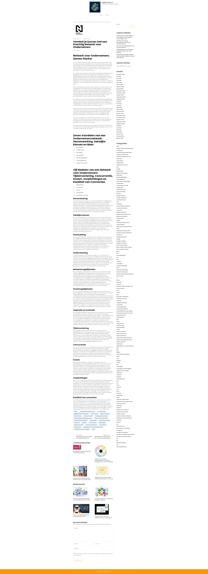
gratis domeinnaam (122, 245)
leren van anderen (88, 416)
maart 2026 (119, 84)
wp (117, 438)
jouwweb (118, 282)
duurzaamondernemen (122, 222)
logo (117, 294)
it (116, 278)
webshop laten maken (122, 399)
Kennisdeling (79, 152)
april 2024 (119, 132)
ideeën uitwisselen (105, 413)
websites (118, 420)
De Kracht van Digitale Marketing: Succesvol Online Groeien (81, 515)
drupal (118, 220)
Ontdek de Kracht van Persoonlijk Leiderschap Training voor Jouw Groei (104, 478)
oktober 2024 (120, 119)
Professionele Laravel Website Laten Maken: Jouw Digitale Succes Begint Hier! (124, 37)
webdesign (119, 395)
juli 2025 (118, 101)
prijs (117, 350)
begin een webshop (121, 173)
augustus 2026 (120, 74)
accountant (119, 150)
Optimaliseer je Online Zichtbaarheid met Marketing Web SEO (82, 452)
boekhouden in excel (122, 185)
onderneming (120, 325)
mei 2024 (118, 130)
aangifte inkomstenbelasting (124, 148)
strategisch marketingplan (124, 368)
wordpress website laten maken (125, 434)
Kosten (78, 190)
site (117, 364)
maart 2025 (119, 109)
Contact (107, 15)
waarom (118, 387)
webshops (119, 405)
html (117, 259)
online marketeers (121, 333)
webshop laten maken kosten (124, 401)
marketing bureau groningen (124, 311)
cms (117, 202)
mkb (117, 319)
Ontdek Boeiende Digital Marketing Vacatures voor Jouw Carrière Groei (82, 479)
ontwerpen (119, 344)
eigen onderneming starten (124, 226)
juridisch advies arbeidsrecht (124, 286)
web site (118, 393)
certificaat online (121, 200)
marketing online (121, 315)
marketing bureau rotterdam (124, 313)
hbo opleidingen (121, 255)
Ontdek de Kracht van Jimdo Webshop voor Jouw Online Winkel (103, 517)
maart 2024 (119, 134)
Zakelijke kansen (80, 150)
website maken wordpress (123, 416)
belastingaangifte (121, 177)
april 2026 (119, 82)
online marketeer (121, 331)
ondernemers (120, 323)
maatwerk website (121, 298)
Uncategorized (76, 50)
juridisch (118, 284)
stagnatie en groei (78, 425)
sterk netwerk (103, 425)
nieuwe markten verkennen (80, 420)
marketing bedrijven (122, 309)
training (118, 376)
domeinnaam (120, 218)
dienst (75, 411)
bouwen (118, 193)
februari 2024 (120, 136)
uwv (117, 381)
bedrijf (118, 169)
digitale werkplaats (121, 216)
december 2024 (120, 115)
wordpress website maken (123, 436)
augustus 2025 (120, 99)
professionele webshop (122, 354)
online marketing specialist (124, 337)
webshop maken (121, 403)
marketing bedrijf (121, 307)
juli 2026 (118, 76)
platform (84, 422)
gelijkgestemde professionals (81, 413)
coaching (119, 204)
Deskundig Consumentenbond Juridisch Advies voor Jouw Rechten (124, 51)
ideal (117, 267)
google (118, 239)
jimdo (118, 280)
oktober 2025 (120, 95)
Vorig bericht (84, 436)
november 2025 (120, 93)
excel (117, 228)
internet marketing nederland (124, 274)
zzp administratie (121, 446)
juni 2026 (118, 78)
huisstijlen (119, 263)
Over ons (101, 15)
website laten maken (122, 411)
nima (117, 321)
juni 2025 (118, 103)
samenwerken (102, 422)
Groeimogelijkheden (81, 160)
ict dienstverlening (121, 265)
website (118, 407)
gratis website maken (122, 249)
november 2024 (120, 117)
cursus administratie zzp (123, 206)
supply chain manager (122, 370)
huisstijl (118, 261)
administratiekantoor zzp (123, 156)
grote (118, 251)
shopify (118, 360)
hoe (117, 257)
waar (117, 385)
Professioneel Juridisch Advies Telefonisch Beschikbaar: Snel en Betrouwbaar (125, 56)
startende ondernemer (91, 425)
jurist (117, 290)
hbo (117, 253)
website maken (120, 414)
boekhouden (119, 183)
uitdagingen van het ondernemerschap (93, 427)
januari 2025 (119, 113)
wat (117, 389)
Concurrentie (79, 187)
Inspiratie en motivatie (81, 163)
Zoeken (118, 24)
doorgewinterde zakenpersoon (87, 411)
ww (117, 440)
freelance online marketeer (124, 232)
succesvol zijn (77, 427)
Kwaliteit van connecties (82, 195)
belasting (119, 175)
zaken (93, 429)
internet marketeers (122, 272)
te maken (119, 374)
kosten (118, 292)
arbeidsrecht (120, 162)
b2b (117, 167)
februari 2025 (120, 111)
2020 (117, 146)
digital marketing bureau (123, 214)
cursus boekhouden (121, 208)
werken (118, 422)
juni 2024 (118, 128)
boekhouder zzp (120, 189)
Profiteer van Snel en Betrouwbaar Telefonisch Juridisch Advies (123, 42)
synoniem (119, 372)
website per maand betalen (124, 418)
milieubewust (120, 317)
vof (117, 383)
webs (117, 397)
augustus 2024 (120, 123)
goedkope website (121, 237)
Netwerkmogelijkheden (81, 157)
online (118, 329)
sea (117, 358)
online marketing (121, 335)
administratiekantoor (122, 154)
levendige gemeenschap (101, 416)
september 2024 (121, 121)
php (117, 348)
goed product (94, 413)
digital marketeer (121, 212)
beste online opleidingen (123, 181)
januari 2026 (119, 88)
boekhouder (119, 187)
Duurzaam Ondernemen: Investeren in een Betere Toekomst (104, 499)
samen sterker (92, 422)
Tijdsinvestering (80, 184)
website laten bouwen (122, 409)
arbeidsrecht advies (122, 165)
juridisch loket (120, 288)
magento (119, 300)
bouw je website (120, 191)
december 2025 (120, 91)
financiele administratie (123, 230)
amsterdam (119, 160)
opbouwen (76, 422)
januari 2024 (119, 138)
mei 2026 (118, 80)
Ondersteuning (80, 155)
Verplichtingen (79, 192)
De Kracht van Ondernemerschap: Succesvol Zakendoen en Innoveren (81, 499)
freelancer (119, 235)
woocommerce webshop (123, 428)
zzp (117, 444)
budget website (120, 195)
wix (117, 424)
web (117, 391)
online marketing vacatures (124, 339)
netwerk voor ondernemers (101, 418)
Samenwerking (79, 147)
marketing (119, 304)
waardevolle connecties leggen (81, 429)
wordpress (119, 430)
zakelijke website (121, 442)
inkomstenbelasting (122, 269)
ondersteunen (93, 420)
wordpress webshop (122, 432)
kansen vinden (77, 416)
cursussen (119, 210)
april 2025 (119, 107)
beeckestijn (119, 171)
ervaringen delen (102, 411)
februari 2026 (120, 86)
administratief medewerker (124, 152)
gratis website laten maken (124, 247)
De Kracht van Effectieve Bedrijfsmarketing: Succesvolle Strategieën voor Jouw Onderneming (104, 460)
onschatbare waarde (104, 420)
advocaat (119, 158)
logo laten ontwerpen (122, 296)
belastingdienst (120, 179)
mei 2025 (118, 105)
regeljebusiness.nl (107, 2)
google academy (121, 241)
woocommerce (120, 426)
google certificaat (121, 243)
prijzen (118, 352)
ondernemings (120, 327)
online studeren (120, 342)
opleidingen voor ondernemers (125, 346)
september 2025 (121, 97)
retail (117, 356)
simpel (118, 362)
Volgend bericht (102, 436)
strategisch (119, 366)
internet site (119, 276)
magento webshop (121, 302)
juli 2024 (118, 125)
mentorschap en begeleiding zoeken (83, 418)
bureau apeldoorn (121, 197)
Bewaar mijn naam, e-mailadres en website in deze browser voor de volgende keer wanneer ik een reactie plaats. (93, 554)
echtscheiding (120, 224)
